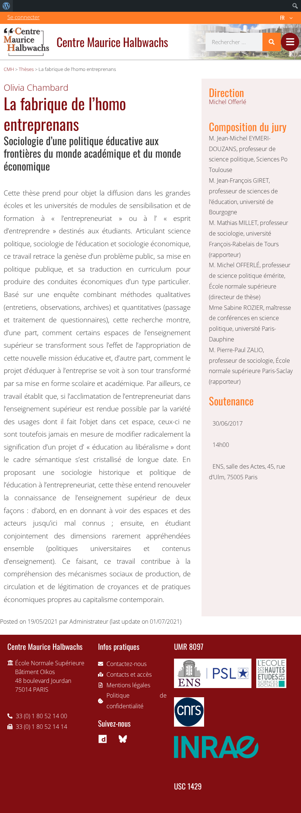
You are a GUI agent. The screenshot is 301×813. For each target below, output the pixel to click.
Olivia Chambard (36, 87)
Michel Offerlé (227, 102)
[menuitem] (6, 6)
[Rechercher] (271, 42)
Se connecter (23, 17)
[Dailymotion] (102, 739)
